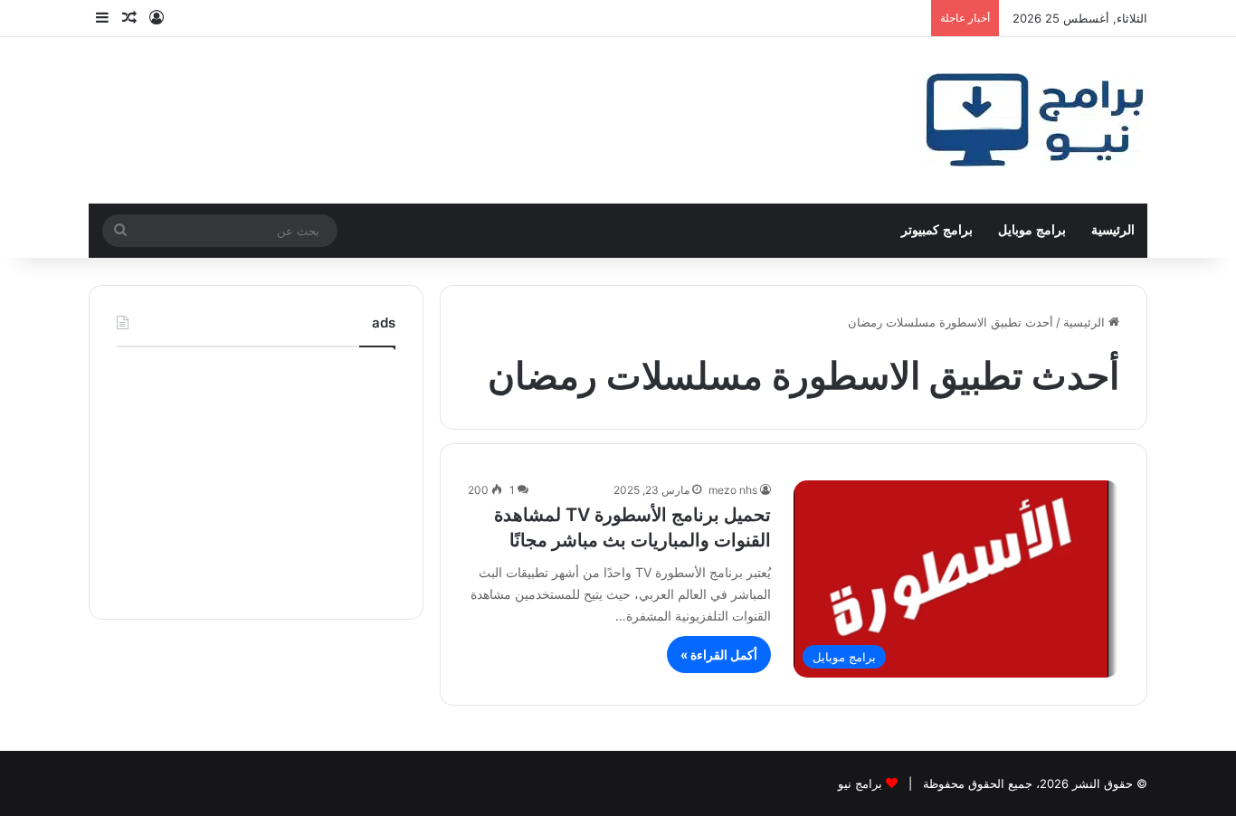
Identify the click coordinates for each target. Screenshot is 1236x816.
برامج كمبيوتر (937, 230)
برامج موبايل (1032, 230)
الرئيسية (1113, 230)
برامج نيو (860, 783)
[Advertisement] (256, 478)
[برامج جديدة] (1035, 120)
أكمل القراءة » (718, 654)
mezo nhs (732, 490)
